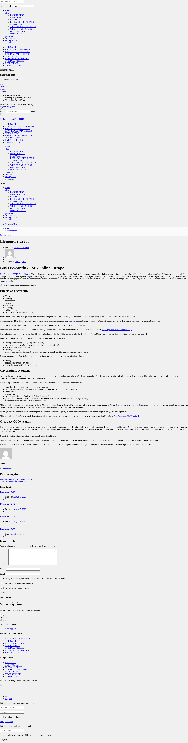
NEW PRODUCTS (18, 33)
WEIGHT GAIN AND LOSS (17, 52)
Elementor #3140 (7, 492)
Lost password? (6, 722)
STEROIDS (15, 20)
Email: (2, 574)
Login (18, 717)
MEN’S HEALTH (17, 17)
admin (17, 257)
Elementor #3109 (7, 529)
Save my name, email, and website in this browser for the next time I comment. (35, 579)
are (31, 376)
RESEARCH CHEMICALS (22, 22)
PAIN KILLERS (17, 15)
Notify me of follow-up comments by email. (20, 583)
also (74, 321)
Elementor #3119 (7, 516)
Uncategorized (11, 231)
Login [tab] (7, 696)
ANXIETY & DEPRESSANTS (23, 27)
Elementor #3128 (7, 504)
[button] (0, 82)
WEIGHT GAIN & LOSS (21, 29)
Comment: (4, 565)
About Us (9, 36)
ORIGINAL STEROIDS (15, 61)
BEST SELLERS (17, 31)
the (166, 427)
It (141, 274)
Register (4, 740)
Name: (2, 569)
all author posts (6, 469)
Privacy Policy (11, 40)
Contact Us (9, 43)
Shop (7, 13)
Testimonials (10, 38)
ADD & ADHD (16, 24)
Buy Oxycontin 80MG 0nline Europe (15, 274)
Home (7, 10)
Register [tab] (8, 699)
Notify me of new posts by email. (16, 588)
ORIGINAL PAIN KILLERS (17, 54)
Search (2, 111)
